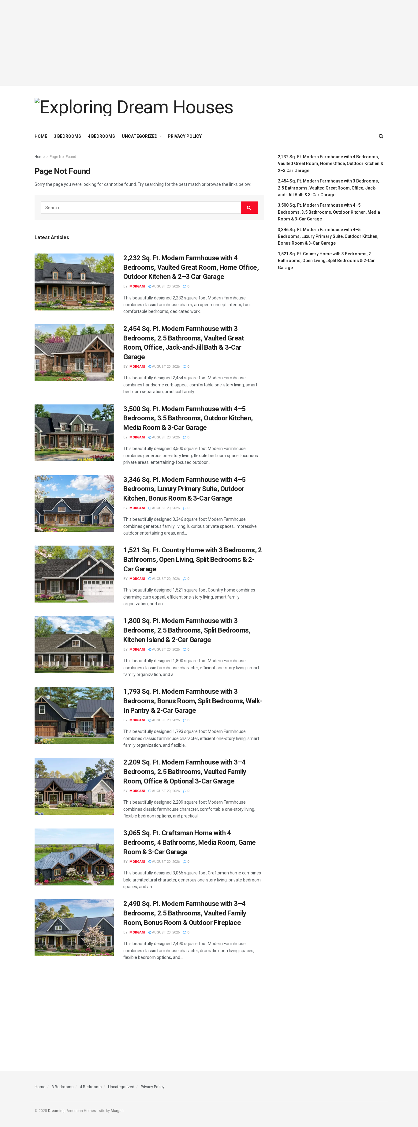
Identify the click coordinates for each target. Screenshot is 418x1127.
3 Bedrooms (67, 136)
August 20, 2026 (165, 286)
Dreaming (56, 1111)
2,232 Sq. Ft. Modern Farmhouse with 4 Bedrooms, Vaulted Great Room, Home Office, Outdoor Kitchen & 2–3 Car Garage (191, 267)
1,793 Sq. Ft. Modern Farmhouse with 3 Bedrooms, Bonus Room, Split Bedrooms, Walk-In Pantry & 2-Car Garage (192, 701)
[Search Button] (249, 207)
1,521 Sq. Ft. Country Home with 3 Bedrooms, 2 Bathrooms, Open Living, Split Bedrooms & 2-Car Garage (192, 559)
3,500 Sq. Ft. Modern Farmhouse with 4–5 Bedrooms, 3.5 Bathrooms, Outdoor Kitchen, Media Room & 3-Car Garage (188, 418)
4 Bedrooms (101, 136)
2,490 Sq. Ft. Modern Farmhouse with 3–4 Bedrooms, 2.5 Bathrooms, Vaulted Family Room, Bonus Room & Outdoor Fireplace (184, 913)
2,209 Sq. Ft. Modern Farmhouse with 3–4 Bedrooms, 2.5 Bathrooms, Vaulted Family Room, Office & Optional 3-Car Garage (184, 771)
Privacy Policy (185, 136)
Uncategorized (140, 136)
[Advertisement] (209, 43)
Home (41, 136)
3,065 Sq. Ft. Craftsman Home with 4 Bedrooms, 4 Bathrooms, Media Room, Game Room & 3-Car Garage (189, 842)
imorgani (137, 286)
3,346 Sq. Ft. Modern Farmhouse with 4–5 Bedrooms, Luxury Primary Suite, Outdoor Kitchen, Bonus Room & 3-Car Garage (184, 489)
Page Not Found (63, 157)
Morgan (117, 1111)
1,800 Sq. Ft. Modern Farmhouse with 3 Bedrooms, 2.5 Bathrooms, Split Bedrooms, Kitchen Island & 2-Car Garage (186, 630)
